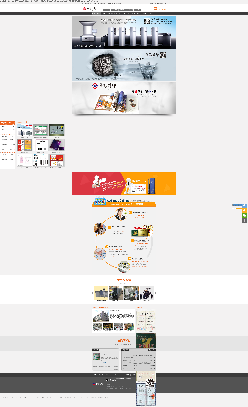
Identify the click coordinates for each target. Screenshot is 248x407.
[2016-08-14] (135, 365)
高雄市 (27, 397)
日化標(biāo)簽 (12, 147)
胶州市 (56, 397)
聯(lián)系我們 (163, 3)
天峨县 (9, 397)
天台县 (1, 397)
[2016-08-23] (116, 370)
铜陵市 (12, 397)
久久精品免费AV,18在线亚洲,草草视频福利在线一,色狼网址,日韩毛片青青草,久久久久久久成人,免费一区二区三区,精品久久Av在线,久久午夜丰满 (49, 1)
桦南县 (68, 397)
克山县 (84, 397)
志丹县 (106, 397)
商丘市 (76, 397)
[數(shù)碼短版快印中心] (25, 137)
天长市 (29, 397)
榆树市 (63, 397)
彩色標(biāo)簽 (130, 9)
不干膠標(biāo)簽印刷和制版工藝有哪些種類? (110, 354)
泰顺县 (89, 397)
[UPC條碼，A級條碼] (40, 152)
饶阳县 (48, 397)
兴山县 (79, 397)
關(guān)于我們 (152, 3)
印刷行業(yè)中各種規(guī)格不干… (129, 362)
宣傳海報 (107, 9)
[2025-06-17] (135, 355)
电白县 (4, 397)
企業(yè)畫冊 (114, 9)
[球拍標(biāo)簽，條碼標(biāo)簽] (40, 167)
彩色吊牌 (122, 9)
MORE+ (132, 322)
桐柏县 (82, 397)
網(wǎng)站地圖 (158, 3)
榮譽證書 (139, 307)
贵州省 (6, 397)
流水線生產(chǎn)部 (129, 330)
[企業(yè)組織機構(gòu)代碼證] (146, 406)
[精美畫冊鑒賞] (56, 137)
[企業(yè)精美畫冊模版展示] (57, 152)
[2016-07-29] (135, 368)
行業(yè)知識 (125, 350)
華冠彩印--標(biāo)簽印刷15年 (100, 307)
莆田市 (14, 397)
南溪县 (71, 397)
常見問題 (96, 350)
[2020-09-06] (116, 366)
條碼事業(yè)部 (108, 330)
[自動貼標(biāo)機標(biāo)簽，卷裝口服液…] (40, 137)
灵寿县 (35, 397)
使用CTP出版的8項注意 (127, 368)
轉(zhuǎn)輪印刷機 (97, 330)
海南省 (17, 397)
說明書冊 (137, 9)
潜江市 (66, 397)
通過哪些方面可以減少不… (144, 362)
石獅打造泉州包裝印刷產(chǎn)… (145, 358)
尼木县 (53, 397)
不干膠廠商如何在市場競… (144, 354)
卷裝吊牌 (11, 136)
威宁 (58, 397)
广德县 (37, 397)
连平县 (60, 397)
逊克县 (103, 397)
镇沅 (19, 397)
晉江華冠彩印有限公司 (114, 310)
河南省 (21, 397)
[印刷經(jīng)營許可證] (146, 332)
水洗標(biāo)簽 (12, 149)
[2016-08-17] (152, 357)
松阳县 (40, 397)
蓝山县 (32, 397)
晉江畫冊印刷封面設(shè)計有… (128, 354)
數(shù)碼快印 (12, 131)
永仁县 (87, 397)
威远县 (92, 397)
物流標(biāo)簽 (4, 149)
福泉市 (74, 397)
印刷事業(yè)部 (118, 330)
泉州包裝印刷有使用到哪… (127, 360)
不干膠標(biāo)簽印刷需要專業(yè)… (145, 363)
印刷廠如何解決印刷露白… (127, 365)
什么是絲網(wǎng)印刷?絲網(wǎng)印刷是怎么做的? (102, 366)
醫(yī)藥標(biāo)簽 (119, 375)
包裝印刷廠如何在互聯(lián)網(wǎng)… (145, 355)
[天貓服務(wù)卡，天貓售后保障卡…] (56, 167)
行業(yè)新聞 (152, 350)
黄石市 (24, 397)
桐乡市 (43, 397)
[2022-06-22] (135, 358)
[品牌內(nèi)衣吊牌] (24, 167)
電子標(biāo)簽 (4, 147)
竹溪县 (95, 397)
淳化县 (51, 397)
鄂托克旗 (98, 397)
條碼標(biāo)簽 (4, 139)
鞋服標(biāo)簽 (12, 144)
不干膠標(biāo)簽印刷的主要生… (128, 357)
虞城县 (101, 397)
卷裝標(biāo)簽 (4, 136)
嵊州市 (45, 397)
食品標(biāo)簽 (4, 144)
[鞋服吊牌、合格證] (24, 152)
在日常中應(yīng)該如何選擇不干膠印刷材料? (101, 370)
